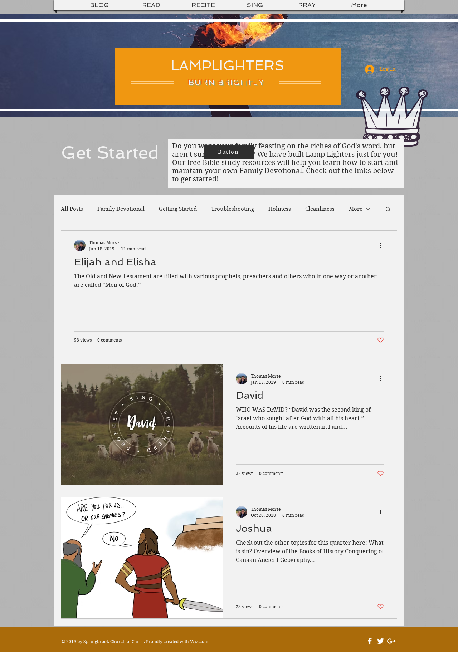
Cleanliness (320, 209)
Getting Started (178, 209)
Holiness (279, 209)
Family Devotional (121, 209)
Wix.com (199, 641)
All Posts (72, 209)
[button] (388, 210)
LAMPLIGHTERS (227, 65)
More (355, 209)
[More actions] (383, 245)
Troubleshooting (232, 209)
